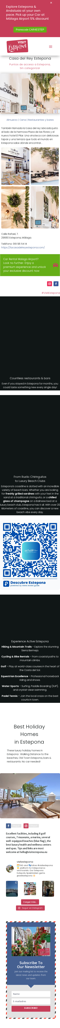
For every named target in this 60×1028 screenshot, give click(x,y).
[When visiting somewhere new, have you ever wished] (30, 889)
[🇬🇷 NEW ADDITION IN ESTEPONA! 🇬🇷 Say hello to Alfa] (48, 889)
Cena (23, 120)
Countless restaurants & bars (30, 378)
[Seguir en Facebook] (56, 283)
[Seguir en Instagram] (49, 283)
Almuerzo (12, 120)
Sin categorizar (30, 68)
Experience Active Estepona (30, 641)
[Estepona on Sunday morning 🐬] (12, 889)
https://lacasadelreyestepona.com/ (23, 247)
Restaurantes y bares (41, 120)
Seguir (16, 825)
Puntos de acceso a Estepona (29, 64)
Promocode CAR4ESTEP (30, 29)
